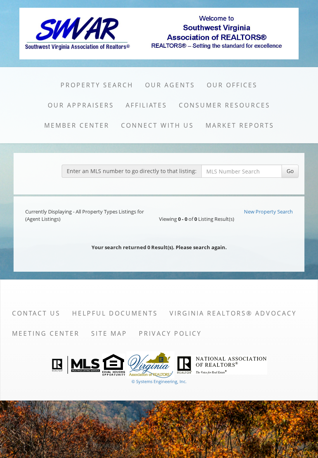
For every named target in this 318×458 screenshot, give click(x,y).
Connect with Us (157, 125)
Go (290, 171)
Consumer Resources (224, 105)
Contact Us (36, 313)
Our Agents (170, 85)
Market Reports (240, 125)
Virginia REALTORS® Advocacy (233, 313)
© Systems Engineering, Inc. (159, 381)
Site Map (109, 333)
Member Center (76, 125)
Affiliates (146, 105)
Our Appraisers (81, 105)
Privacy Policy (170, 333)
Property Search (96, 85)
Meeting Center (46, 333)
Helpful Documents (115, 313)
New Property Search (268, 211)
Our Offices (232, 85)
